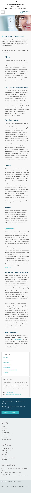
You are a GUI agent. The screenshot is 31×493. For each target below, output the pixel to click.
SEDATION (5, 372)
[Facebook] (14, 1)
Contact (3, 430)
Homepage (11, 25)
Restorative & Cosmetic (8, 458)
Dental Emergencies (7, 436)
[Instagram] (16, 1)
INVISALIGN (6, 363)
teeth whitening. (18, 340)
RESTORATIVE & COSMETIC (10, 370)
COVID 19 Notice (6, 440)
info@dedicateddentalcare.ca (16, 5)
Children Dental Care (7, 449)
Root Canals (9, 229)
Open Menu (3, 12)
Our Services (18, 25)
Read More (8, 268)
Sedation (4, 460)
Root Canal (4, 438)
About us (4, 429)
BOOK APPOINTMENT (10, 412)
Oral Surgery (5, 454)
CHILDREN (5, 358)
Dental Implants (6, 450)
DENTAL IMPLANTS (7, 360)
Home (3, 427)
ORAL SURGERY (7, 365)
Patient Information (7, 434)
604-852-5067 (16, 6)
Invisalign (4, 452)
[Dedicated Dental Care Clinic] (24, 12)
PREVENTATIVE (6, 367)
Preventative (5, 456)
